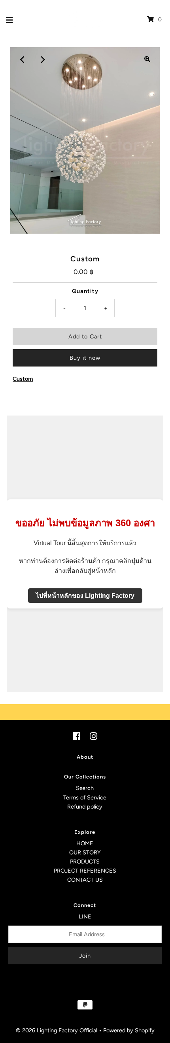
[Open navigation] (9, 19)
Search (85, 788)
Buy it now (85, 357)
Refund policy (84, 806)
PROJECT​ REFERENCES (85, 870)
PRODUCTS (85, 861)
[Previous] (22, 59)
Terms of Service (84, 797)
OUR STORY (85, 852)
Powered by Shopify (129, 1030)
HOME (84, 843)
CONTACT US (85, 879)
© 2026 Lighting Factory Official (56, 1030)
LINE (85, 916)
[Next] (42, 59)
